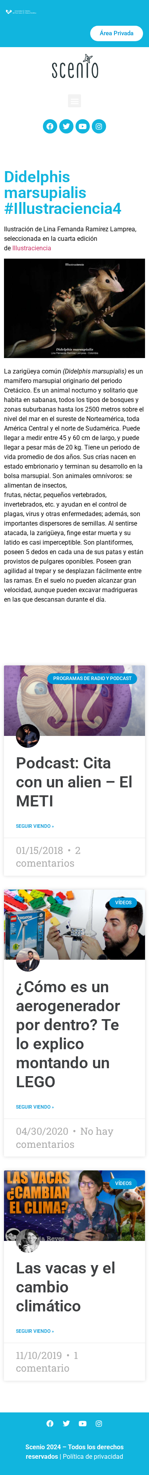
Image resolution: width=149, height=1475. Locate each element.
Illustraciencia (31, 248)
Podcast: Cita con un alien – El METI (74, 782)
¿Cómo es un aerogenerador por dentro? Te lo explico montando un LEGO (68, 1034)
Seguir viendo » (35, 826)
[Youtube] (82, 126)
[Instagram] (99, 126)
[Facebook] (50, 126)
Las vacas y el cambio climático (65, 1287)
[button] (74, 100)
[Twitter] (66, 126)
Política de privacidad (93, 1456)
